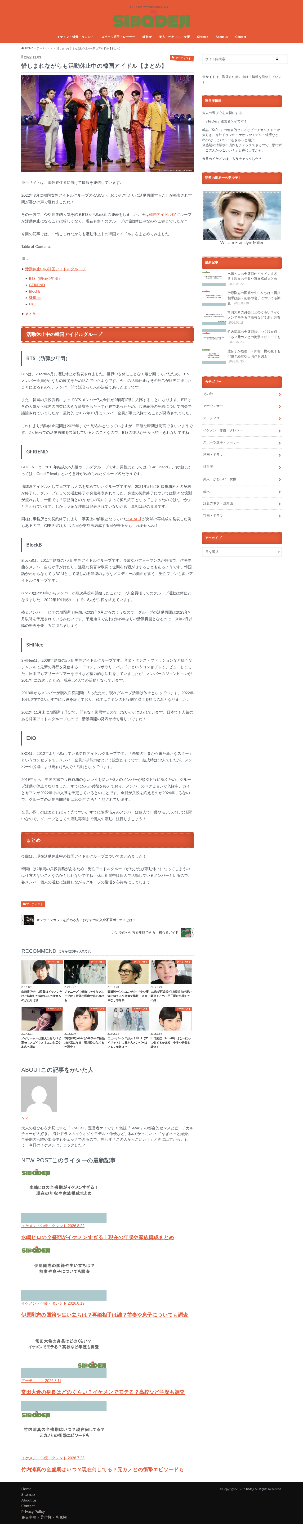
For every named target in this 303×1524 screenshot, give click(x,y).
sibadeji (249, 1489)
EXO (34, 304)
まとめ (30, 314)
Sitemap (202, 37)
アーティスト (34, 904)
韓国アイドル (160, 215)
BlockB (36, 291)
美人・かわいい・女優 (174, 37)
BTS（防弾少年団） (45, 278)
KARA (132, 519)
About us (222, 37)
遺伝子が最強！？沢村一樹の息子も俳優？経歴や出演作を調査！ (254, 356)
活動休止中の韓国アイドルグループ (55, 269)
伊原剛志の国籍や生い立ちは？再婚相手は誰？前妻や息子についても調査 (254, 298)
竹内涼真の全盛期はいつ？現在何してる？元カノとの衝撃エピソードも (254, 337)
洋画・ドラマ (213, 455)
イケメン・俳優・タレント (75, 37)
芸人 (206, 491)
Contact (240, 37)
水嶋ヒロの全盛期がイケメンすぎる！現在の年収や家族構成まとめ (252, 279)
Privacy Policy (33, 1512)
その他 (208, 394)
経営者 (147, 37)
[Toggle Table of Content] (24, 260)
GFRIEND (37, 285)
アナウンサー (213, 406)
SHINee (35, 298)
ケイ (25, 1118)
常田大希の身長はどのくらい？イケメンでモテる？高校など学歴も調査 (254, 317)
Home (26, 1489)
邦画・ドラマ (213, 515)
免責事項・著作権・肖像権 (44, 1517)
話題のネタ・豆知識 (218, 503)
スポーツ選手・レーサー (118, 37)
